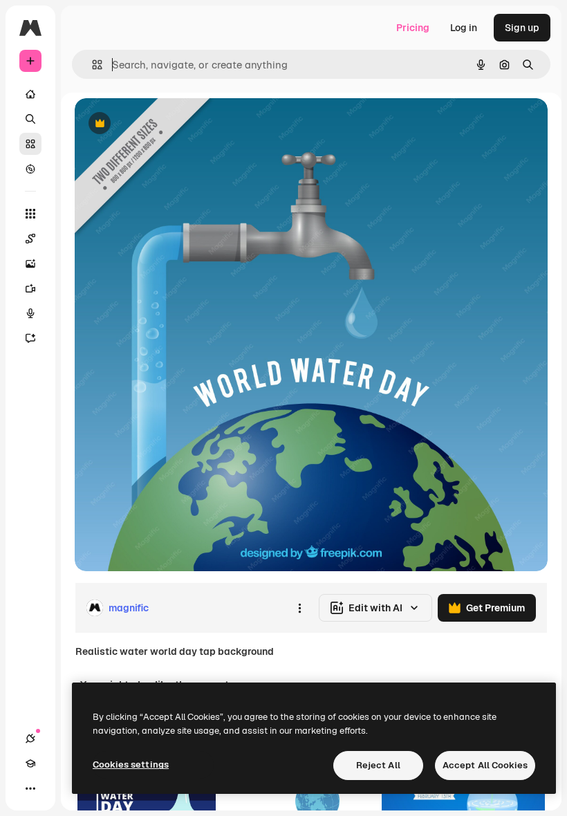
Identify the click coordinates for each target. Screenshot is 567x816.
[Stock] (30, 144)
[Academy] (30, 763)
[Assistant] (30, 338)
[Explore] (30, 169)
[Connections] (30, 738)
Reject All (378, 765)
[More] (30, 788)
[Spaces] (30, 239)
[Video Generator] (30, 288)
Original (163, 124)
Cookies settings (131, 764)
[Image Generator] (30, 263)
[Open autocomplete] (92, 64)
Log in (463, 27)
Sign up (522, 27)
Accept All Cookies (485, 765)
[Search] (30, 119)
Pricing (412, 27)
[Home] (30, 94)
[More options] (299, 608)
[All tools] (30, 214)
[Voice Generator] (30, 313)
